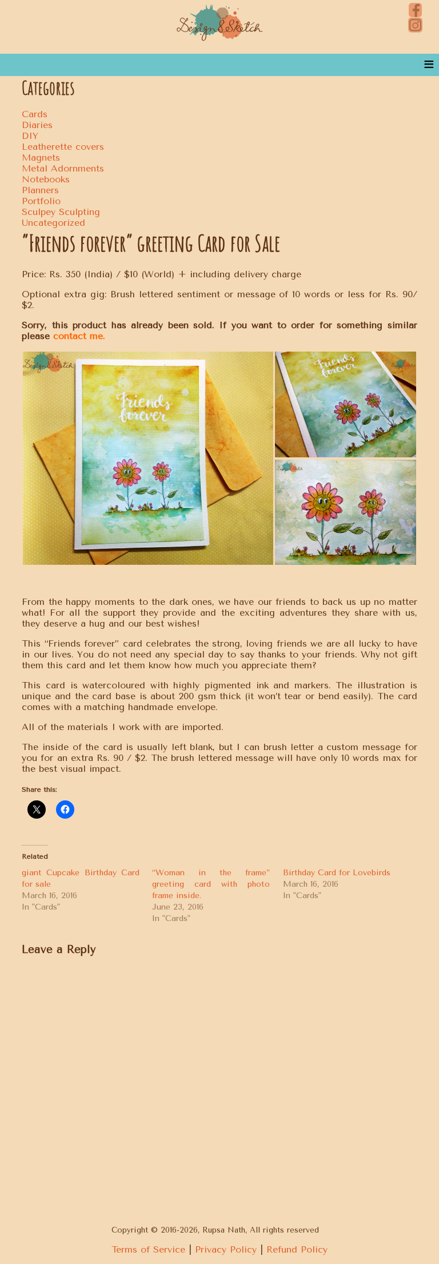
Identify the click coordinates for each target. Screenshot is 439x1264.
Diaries (37, 124)
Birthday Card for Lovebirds (336, 873)
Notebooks (46, 179)
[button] (148, 458)
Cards (34, 114)
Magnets (41, 157)
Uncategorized (53, 222)
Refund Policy (297, 1249)
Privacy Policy (226, 1249)
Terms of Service (148, 1249)
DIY (30, 135)
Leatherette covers (63, 146)
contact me (78, 335)
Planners (40, 190)
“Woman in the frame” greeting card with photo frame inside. (210, 884)
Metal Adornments (63, 168)
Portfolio (41, 201)
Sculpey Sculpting (61, 211)
